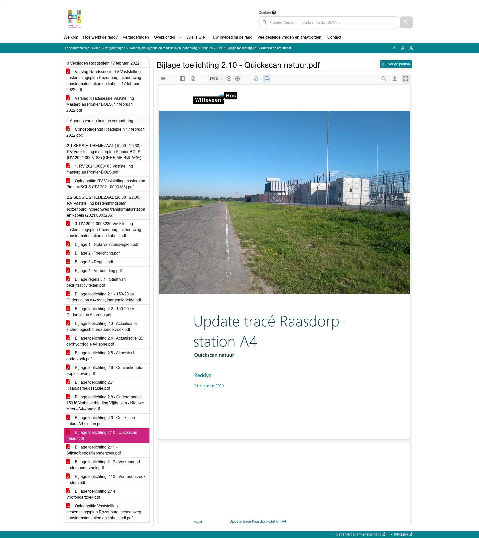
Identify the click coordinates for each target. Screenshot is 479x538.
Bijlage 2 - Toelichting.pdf (97, 253)
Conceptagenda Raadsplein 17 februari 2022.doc (105, 132)
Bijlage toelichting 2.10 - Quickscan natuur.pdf (101, 435)
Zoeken (265, 12)
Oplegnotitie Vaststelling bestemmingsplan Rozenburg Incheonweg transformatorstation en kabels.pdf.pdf (103, 512)
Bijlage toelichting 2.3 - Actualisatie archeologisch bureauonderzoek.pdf (101, 326)
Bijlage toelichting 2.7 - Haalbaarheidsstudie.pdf (90, 385)
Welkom (71, 37)
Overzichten (164, 37)
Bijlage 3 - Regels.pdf (93, 262)
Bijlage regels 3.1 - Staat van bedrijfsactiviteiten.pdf (96, 282)
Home (96, 48)
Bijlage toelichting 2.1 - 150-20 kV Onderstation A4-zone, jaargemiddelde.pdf (103, 297)
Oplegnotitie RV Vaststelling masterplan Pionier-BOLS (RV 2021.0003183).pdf (105, 184)
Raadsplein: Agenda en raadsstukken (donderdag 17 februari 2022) (176, 48)
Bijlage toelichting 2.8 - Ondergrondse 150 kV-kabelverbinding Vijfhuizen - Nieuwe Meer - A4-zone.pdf (105, 403)
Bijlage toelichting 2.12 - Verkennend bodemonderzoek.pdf (103, 465)
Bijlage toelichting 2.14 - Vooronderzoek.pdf (92, 494)
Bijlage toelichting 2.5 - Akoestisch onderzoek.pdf (100, 356)
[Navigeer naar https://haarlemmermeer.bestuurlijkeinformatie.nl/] (74, 19)
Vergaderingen (136, 37)
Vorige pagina (398, 64)
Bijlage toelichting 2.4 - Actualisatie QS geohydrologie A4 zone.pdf (104, 341)
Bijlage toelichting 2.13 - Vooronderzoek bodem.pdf (105, 479)
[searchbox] (328, 22)
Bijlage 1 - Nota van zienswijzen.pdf (106, 244)
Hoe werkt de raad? (100, 37)
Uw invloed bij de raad (232, 37)
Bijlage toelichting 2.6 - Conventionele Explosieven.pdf (104, 370)
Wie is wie (196, 37)
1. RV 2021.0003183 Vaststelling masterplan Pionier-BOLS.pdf (99, 169)
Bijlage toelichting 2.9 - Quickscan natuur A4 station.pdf (100, 421)
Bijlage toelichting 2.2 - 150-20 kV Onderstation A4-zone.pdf (100, 312)
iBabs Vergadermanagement (358, 534)
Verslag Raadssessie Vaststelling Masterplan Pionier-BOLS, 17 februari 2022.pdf (100, 104)
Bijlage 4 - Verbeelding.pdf (98, 271)
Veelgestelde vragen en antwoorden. (289, 37)
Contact (334, 37)
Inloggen (401, 534)
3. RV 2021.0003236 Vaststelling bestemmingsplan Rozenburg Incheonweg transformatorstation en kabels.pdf (103, 230)
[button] (406, 22)
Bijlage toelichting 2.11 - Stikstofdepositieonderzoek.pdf (93, 450)
